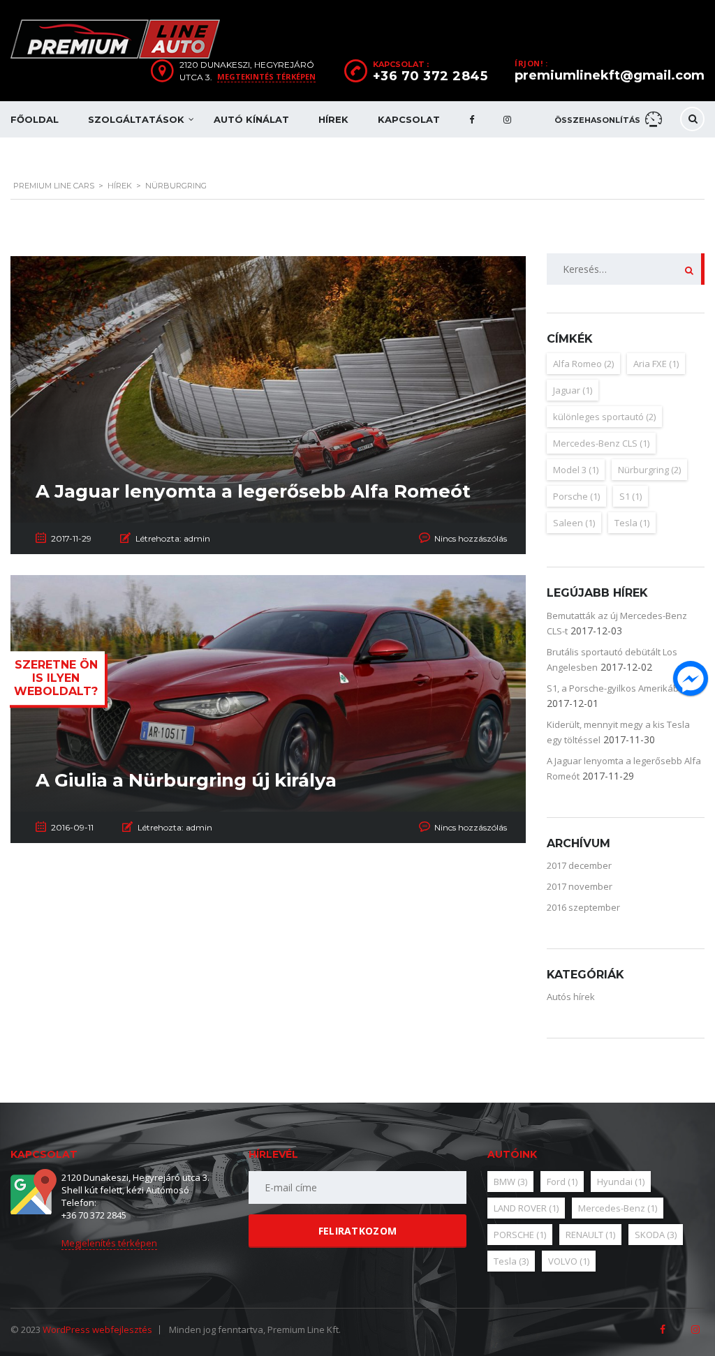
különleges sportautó (604, 416)
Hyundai (620, 1181)
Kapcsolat (409, 119)
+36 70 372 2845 (430, 76)
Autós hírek (571, 996)
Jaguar (572, 390)
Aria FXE (656, 363)
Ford (562, 1181)
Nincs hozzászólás (470, 538)
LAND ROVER (526, 1208)
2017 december (579, 865)
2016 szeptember (583, 907)
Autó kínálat (251, 119)
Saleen (574, 522)
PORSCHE (520, 1234)
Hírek (333, 119)
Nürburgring (649, 469)
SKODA (656, 1234)
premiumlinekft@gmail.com (610, 75)
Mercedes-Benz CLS (601, 443)
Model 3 (575, 469)
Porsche (576, 496)
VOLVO (568, 1261)
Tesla (631, 522)
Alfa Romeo (583, 363)
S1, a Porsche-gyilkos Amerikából (616, 688)
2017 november (579, 886)
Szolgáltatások (136, 119)
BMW (510, 1181)
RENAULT (590, 1234)
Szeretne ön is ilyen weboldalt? (56, 678)
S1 (630, 496)
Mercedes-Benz (617, 1208)
